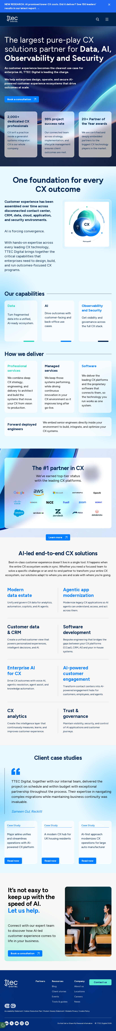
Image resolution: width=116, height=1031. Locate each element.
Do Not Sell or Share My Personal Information (75, 1023)
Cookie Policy (84, 1011)
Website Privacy (71, 1011)
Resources (57, 981)
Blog (54, 986)
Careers (78, 996)
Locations (79, 991)
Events (55, 996)
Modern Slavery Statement (53, 1011)
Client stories (59, 991)
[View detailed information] (12, 19)
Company (79, 981)
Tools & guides (59, 1001)
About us (79, 986)
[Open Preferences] (3, 1025)
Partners (40, 981)
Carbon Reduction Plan (33, 1011)
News (77, 1001)
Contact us (100, 982)
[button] (106, 19)
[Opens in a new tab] (6, 1023)
